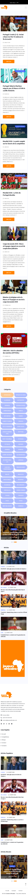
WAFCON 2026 (7, 506)
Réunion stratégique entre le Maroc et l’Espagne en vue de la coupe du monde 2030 (13, 299)
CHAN (21, 416)
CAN (21, 410)
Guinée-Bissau (7, 454)
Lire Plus (8, 61)
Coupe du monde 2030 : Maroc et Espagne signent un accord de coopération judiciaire (14, 246)
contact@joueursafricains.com (9, 720)
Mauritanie (7, 479)
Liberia (20, 460)
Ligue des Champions (7, 468)
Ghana (7, 449)
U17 (7, 500)
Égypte (20, 431)
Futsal (20, 439)
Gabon (20, 444)
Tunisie (21, 495)
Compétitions (7, 421)
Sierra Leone (21, 490)
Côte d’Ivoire (7, 426)
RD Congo (20, 484)
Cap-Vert (7, 416)
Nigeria (21, 479)
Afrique (7, 394)
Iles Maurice (21, 454)
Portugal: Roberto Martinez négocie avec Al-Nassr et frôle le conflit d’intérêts (14, 88)
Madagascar (21, 467)
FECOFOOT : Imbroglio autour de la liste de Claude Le (13, 569)
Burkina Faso (20, 405)
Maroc (21, 474)
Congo (20, 421)
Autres (20, 400)
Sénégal (7, 490)
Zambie (20, 506)
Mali (7, 474)
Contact (4, 742)
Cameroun (7, 410)
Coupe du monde (7, 432)
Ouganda (7, 484)
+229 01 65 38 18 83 (7, 717)
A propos (4, 745)
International (7, 460)
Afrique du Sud (21, 394)
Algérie (7, 400)
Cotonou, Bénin (5, 715)
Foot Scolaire (7, 439)
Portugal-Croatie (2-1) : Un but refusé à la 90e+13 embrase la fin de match (13, 36)
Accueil (4, 734)
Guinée (20, 449)
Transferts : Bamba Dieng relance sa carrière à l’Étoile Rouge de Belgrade (14, 533)
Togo (7, 495)
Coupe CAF (20, 426)
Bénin (7, 405)
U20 (20, 500)
